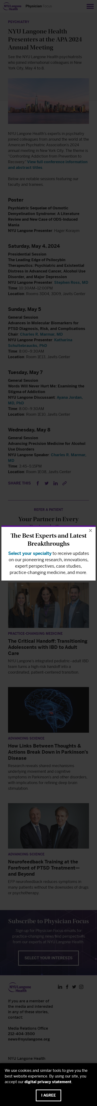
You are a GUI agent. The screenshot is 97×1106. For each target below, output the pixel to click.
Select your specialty (30, 553)
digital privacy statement (47, 1082)
